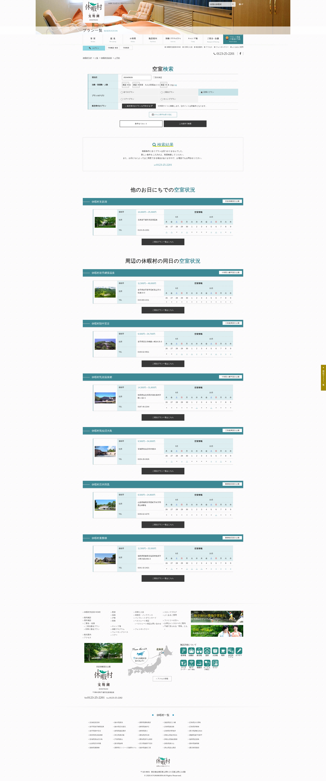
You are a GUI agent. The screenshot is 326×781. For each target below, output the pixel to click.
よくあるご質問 (237, 47)
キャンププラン (169, 99)
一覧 (96, 58)
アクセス (209, 47)
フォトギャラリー (222, 47)
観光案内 (199, 47)
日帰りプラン (208, 92)
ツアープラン (128, 99)
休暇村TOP (87, 58)
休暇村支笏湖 (106, 58)
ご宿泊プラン (168, 92)
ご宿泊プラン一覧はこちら (163, 242)
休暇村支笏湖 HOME (174, 47)
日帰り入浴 (188, 47)
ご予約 (117, 58)
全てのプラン (128, 92)
